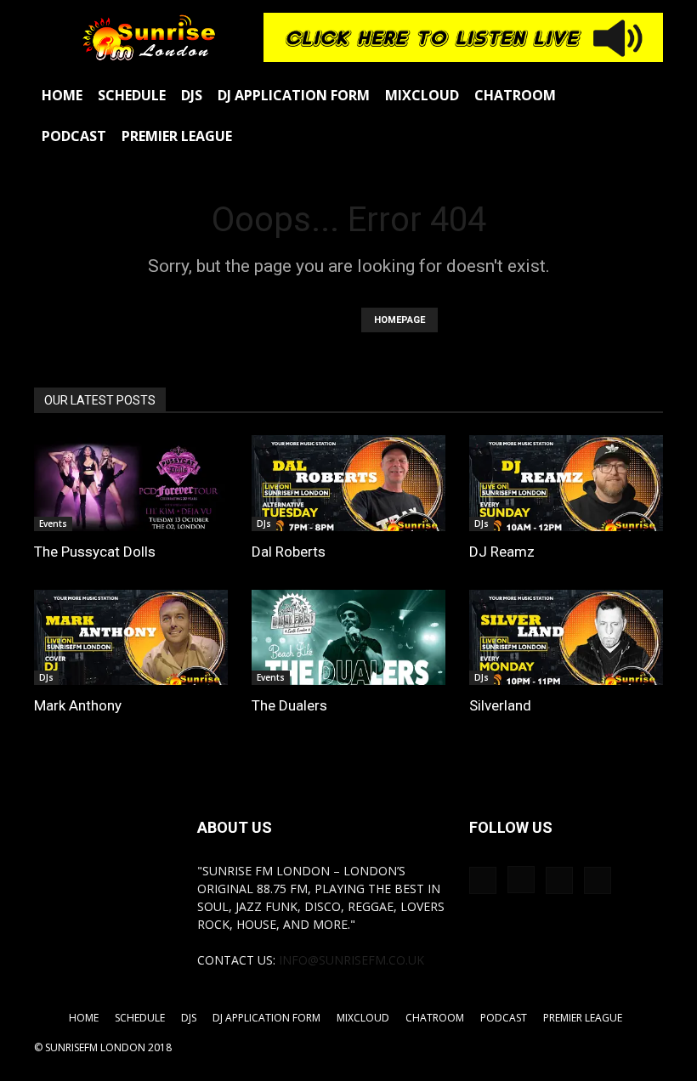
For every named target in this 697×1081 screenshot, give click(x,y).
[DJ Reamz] (566, 483)
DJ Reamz (502, 551)
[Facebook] (482, 880)
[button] (642, 96)
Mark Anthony (78, 705)
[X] (597, 880)
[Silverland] (566, 638)
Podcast (74, 136)
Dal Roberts (289, 551)
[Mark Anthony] (131, 638)
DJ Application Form (294, 95)
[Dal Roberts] (348, 483)
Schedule (132, 95)
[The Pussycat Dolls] (131, 483)
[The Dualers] (348, 638)
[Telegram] (559, 880)
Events (53, 523)
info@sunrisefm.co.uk (351, 960)
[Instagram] (521, 879)
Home (62, 95)
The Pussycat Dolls (95, 551)
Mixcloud (422, 95)
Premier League (177, 136)
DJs (191, 95)
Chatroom (515, 95)
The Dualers (289, 705)
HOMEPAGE (399, 319)
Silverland (500, 705)
